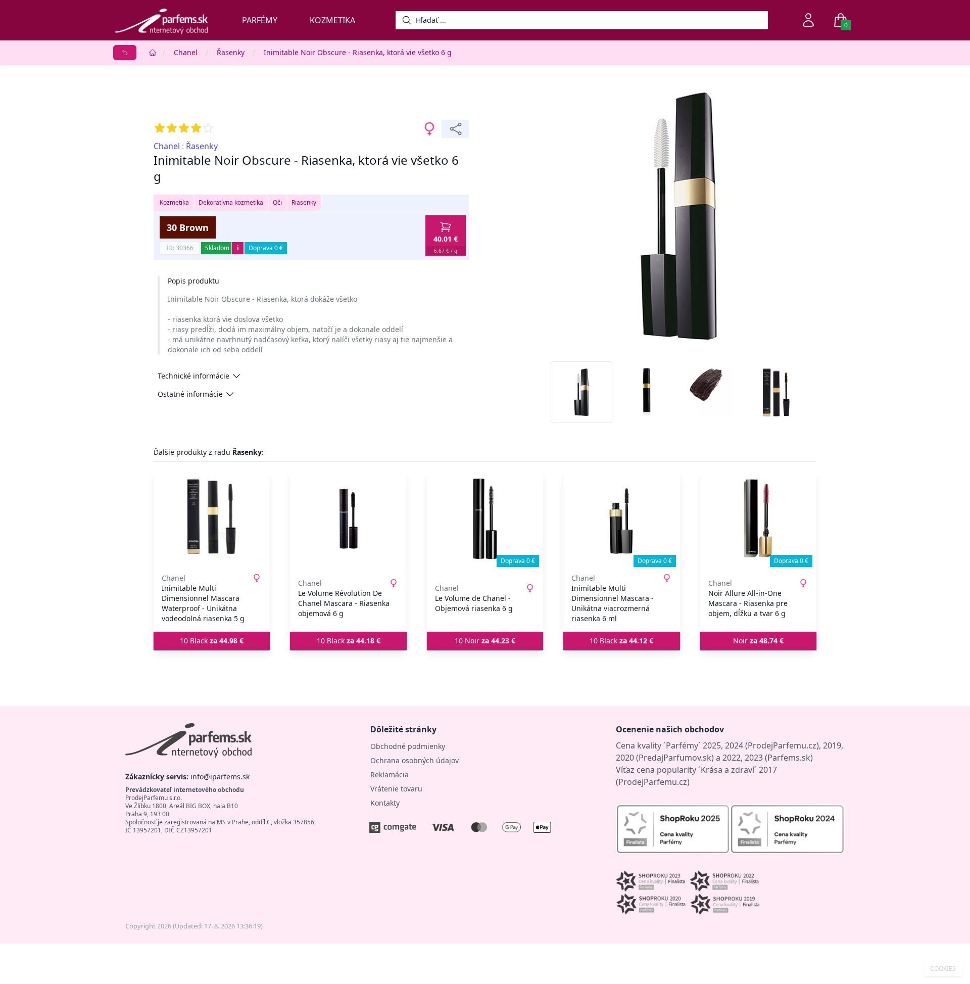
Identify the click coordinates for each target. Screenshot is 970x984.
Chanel (186, 52)
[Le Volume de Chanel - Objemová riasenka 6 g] (485, 518)
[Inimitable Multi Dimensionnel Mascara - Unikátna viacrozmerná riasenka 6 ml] (621, 518)
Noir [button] (758, 640)
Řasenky (231, 52)
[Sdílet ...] (455, 129)
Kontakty (385, 803)
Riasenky (304, 202)
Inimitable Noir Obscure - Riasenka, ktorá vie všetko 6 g (358, 52)
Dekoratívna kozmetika (231, 202)
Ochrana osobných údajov (414, 760)
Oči (277, 202)
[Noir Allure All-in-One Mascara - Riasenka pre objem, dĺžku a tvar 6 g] (758, 518)
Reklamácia (389, 774)
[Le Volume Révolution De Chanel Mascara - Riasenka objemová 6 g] (348, 518)
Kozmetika (332, 20)
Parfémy (259, 20)
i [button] (238, 248)
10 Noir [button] (485, 640)
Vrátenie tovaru (396, 788)
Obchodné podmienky (407, 746)
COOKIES (943, 969)
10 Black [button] (212, 640)
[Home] (152, 52)
